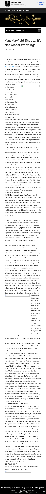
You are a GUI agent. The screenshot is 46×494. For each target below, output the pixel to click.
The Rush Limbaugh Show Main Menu (17, 11)
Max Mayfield (9, 67)
